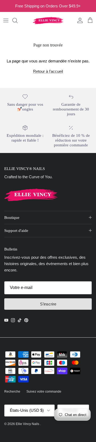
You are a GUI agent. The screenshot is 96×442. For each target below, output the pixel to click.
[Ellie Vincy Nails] (48, 20)
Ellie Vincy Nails (28, 424)
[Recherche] (17, 20)
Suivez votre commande (43, 391)
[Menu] (6, 20)
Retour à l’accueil (48, 71)
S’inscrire (48, 304)
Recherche (12, 391)
